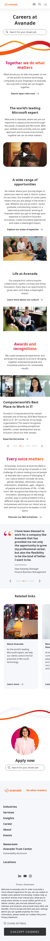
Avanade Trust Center (17, 849)
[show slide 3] (28, 446)
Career (7, 824)
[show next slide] (42, 446)
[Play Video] (25, 154)
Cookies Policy (35, 914)
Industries (10, 806)
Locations (9, 862)
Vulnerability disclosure (15, 853)
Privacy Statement (25, 884)
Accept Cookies (26, 932)
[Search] (39, 4)
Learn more (13, 684)
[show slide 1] (15, 446)
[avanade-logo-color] (11, 4)
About (7, 829)
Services (8, 812)
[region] (25, 913)
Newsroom (10, 844)
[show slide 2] (22, 446)
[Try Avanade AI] (34, 4)
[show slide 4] (34, 446)
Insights (8, 818)
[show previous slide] (8, 446)
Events (7, 835)
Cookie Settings (16, 923)
